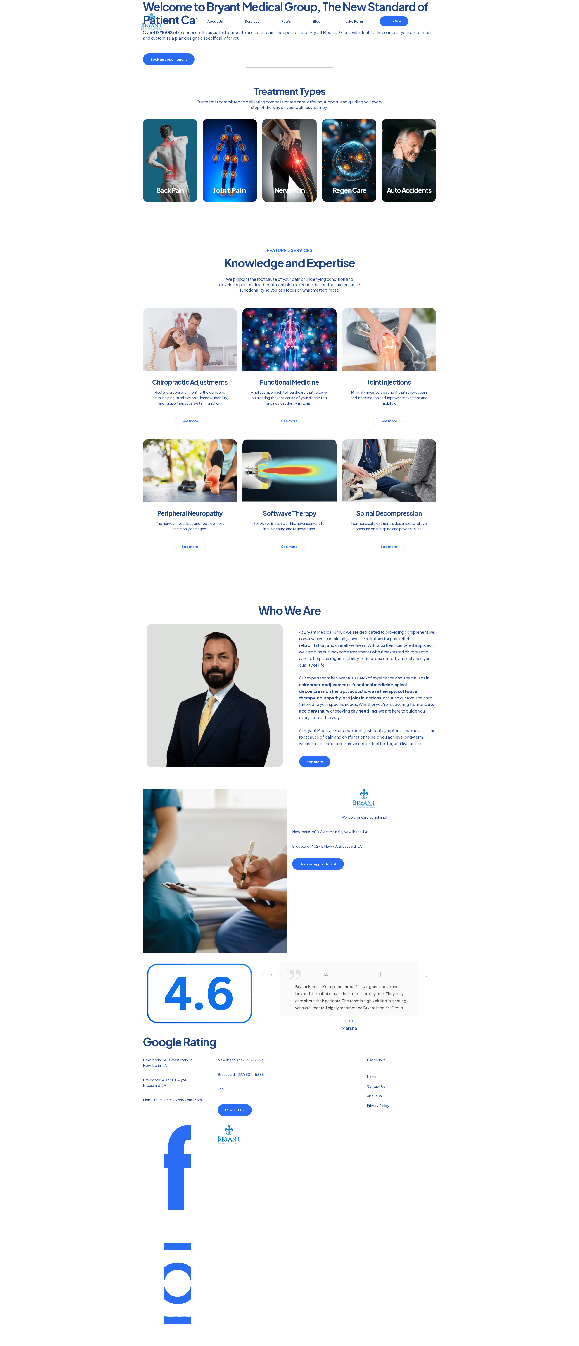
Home (372, 1076)
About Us (374, 1096)
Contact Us (376, 1086)
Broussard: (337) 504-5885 (241, 1074)
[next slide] (427, 975)
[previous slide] (271, 975)
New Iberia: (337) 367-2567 (240, 1060)
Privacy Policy (378, 1105)
